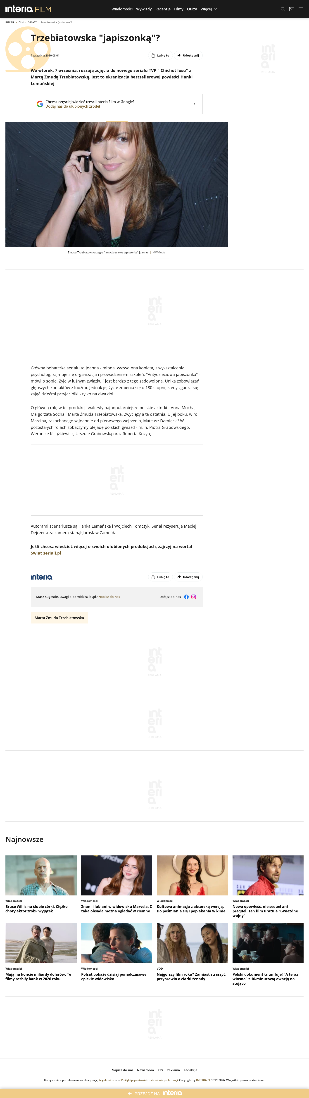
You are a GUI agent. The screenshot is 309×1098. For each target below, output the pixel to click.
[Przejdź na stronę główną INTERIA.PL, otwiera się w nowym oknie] (19, 9)
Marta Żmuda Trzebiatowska (59, 617)
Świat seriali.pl (46, 553)
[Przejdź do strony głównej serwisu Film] (43, 9)
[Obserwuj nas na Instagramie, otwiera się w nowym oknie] (193, 596)
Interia (9, 22)
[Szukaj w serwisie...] (282, 9)
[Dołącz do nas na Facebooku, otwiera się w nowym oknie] (186, 596)
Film (21, 22)
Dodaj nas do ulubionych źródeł (89, 106)
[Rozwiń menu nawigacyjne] (300, 9)
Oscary (32, 22)
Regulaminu (106, 1080)
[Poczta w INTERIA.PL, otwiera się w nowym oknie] (291, 9)
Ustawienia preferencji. (163, 1080)
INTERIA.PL (203, 1080)
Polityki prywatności (134, 1080)
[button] (122, 9)
